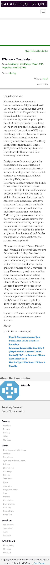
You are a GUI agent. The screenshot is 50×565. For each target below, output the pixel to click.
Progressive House (10, 489)
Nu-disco (6, 453)
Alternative (7, 485)
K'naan (35, 63)
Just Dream (39, 563)
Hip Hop (12, 73)
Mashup (6, 496)
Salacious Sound (24, 4)
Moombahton (8, 500)
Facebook (7, 535)
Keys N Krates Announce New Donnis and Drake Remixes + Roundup (24, 341)
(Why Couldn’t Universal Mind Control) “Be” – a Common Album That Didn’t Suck (27, 355)
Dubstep (6, 464)
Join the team (8, 524)
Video (5, 436)
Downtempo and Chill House (14, 449)
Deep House (8, 457)
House (5, 482)
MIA (41, 63)
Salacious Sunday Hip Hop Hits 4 (26, 348)
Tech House (8, 478)
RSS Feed (7, 552)
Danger (27, 63)
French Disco (8, 511)
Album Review (30, 51)
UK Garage (7, 471)
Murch (45, 78)
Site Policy (7, 549)
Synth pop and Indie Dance (14, 460)
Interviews (7, 425)
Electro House (8, 467)
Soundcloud (7, 528)
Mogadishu (7, 67)
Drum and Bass (9, 503)
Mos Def (17, 67)
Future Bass (7, 514)
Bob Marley (13, 63)
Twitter (5, 532)
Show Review (42, 51)
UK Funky (7, 507)
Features (6, 429)
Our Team (7, 440)
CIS (21, 63)
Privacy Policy (8, 545)
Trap (5, 493)
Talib (24, 67)
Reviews (6, 432)
